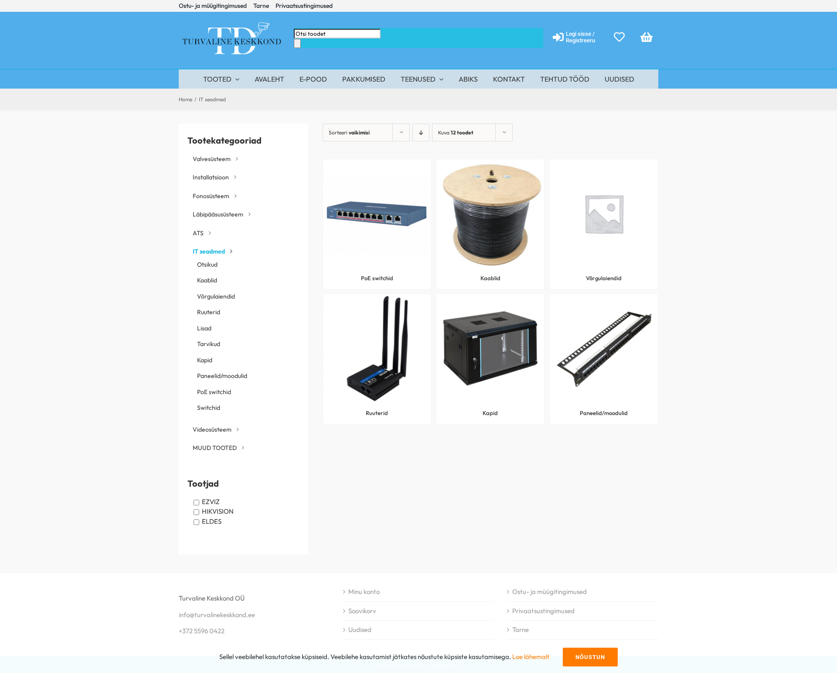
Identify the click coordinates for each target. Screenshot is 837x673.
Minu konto (364, 591)
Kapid (204, 360)
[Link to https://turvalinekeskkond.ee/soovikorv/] (619, 36)
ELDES (211, 521)
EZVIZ (211, 502)
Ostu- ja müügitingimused (549, 591)
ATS (198, 233)
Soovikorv (362, 611)
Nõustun (590, 657)
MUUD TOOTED (215, 448)
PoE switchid (214, 392)
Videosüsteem (212, 429)
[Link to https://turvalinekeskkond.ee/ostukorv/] (646, 36)
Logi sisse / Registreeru (580, 37)
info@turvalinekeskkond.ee (217, 615)
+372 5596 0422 (202, 631)
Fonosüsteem (211, 196)
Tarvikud (208, 344)
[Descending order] (420, 132)
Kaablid (207, 280)
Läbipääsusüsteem (218, 214)
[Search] (297, 43)
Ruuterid (208, 312)
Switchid (208, 408)
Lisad (204, 328)
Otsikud (207, 264)
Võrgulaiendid (216, 296)
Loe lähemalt (531, 656)
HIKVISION (218, 511)
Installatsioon (211, 177)
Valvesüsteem (212, 159)
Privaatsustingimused (543, 611)
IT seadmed (209, 251)
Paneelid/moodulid (222, 376)
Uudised (359, 629)
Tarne (520, 629)
